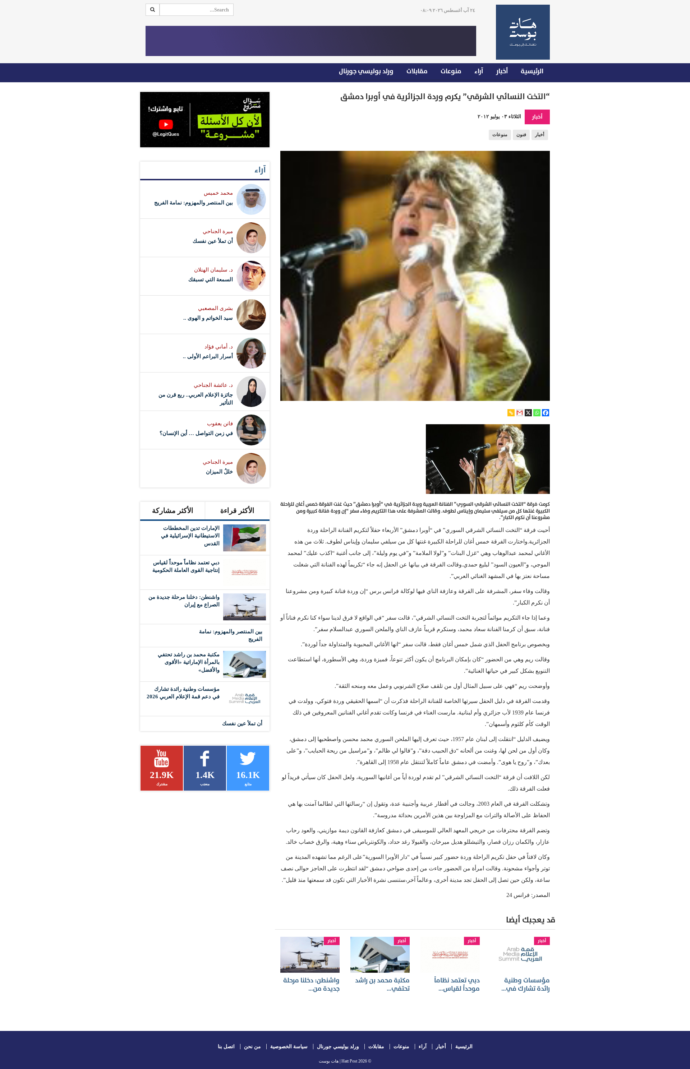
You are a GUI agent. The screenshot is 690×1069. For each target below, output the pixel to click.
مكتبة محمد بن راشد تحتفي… (382, 984)
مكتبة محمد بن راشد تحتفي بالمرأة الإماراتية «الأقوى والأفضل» (189, 662)
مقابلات (417, 71)
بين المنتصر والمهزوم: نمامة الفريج (193, 202)
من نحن (252, 1046)
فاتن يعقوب (220, 423)
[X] (528, 412)
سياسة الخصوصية (289, 1046)
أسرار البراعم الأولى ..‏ (208, 356)
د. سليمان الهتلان (213, 270)
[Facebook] (545, 412)
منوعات (451, 71)
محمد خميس (218, 193)
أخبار (502, 71)
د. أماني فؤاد (218, 347)
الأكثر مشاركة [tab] (172, 510)
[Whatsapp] (536, 412)
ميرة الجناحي (218, 231)
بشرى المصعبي (215, 308)
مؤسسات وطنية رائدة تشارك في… (525, 984)
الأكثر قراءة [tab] (237, 510)
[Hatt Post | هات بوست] (520, 32)
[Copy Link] (511, 412)
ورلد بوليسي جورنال (366, 71)
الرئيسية (532, 71)
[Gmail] (519, 412)
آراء (478, 71)
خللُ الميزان (219, 472)
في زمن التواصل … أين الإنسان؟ (196, 433)
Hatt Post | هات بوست (338, 1061)
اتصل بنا (226, 1046)
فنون (521, 134)
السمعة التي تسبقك (210, 279)
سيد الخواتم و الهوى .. (208, 318)
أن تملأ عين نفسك (213, 241)
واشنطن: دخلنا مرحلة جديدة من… (311, 984)
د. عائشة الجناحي (213, 385)
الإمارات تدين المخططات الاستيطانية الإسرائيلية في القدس (190, 535)
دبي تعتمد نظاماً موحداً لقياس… (457, 984)
